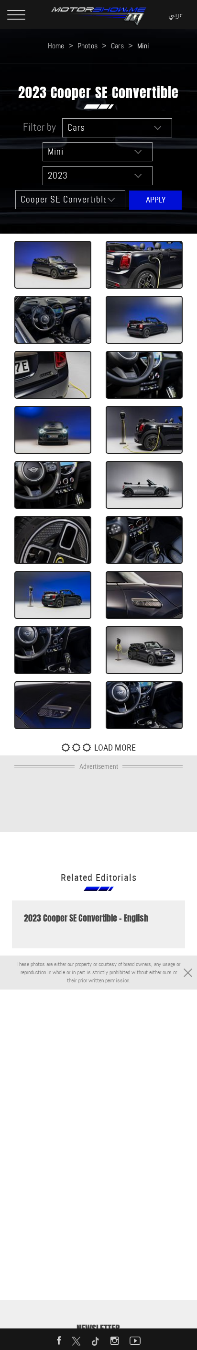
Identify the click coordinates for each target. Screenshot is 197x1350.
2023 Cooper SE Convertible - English (86, 918)
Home (56, 46)
